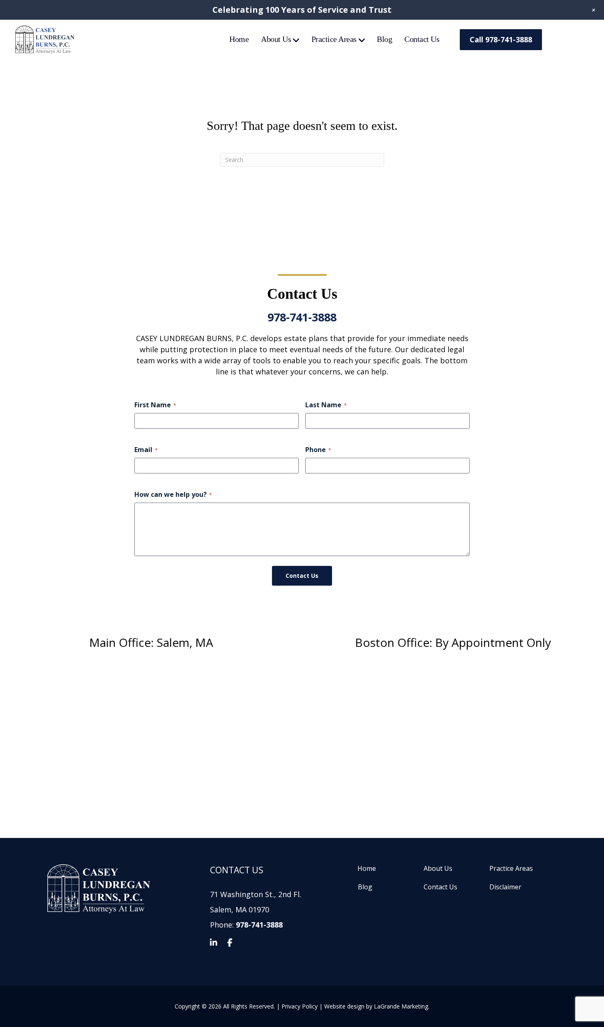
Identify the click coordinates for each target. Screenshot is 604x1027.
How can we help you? (173, 494)
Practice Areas (334, 39)
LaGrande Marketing (401, 1006)
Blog (384, 39)
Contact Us (421, 39)
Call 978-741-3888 (501, 39)
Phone (318, 449)
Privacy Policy (299, 1006)
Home (239, 39)
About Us (276, 39)
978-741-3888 (302, 317)
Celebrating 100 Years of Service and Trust (302, 9)
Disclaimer (505, 887)
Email (146, 449)
